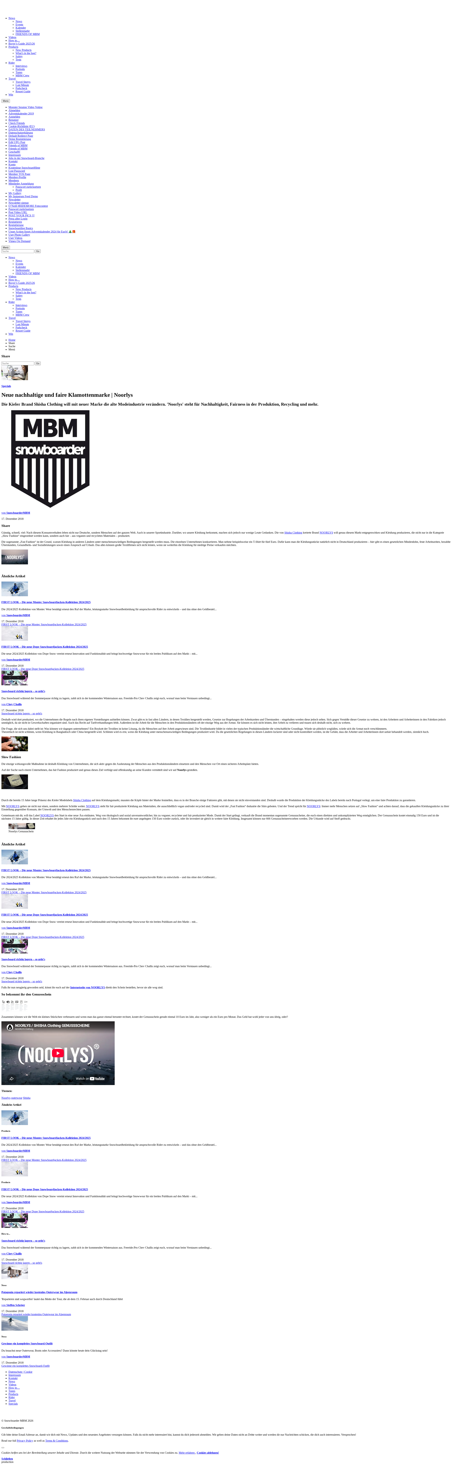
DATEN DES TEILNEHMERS (26, 129)
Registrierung (16, 225)
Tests (18, 59)
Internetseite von (80, 987)
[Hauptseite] (22, 9)
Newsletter (14, 199)
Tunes (19, 72)
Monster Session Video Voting (25, 107)
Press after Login (17, 218)
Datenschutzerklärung (20, 132)
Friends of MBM (17, 145)
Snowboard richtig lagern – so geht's (23, 691)
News (11, 18)
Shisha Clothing (293, 532)
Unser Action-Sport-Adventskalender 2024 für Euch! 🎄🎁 (42, 231)
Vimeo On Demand (19, 241)
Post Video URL (17, 212)
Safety (19, 56)
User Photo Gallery (19, 234)
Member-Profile (17, 177)
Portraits (20, 69)
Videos (12, 37)
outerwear (16, 1097)
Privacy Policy (25, 1440)
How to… (14, 40)
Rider (11, 62)
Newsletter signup (18, 202)
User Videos (15, 237)
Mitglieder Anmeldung (21, 183)
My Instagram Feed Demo (23, 196)
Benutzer (13, 119)
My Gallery (14, 193)
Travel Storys (23, 81)
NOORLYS (326, 532)
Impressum (14, 154)
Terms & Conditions (56, 1440)
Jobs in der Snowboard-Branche (26, 158)
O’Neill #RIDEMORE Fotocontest (28, 205)
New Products (23, 49)
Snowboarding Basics (20, 228)
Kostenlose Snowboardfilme (24, 167)
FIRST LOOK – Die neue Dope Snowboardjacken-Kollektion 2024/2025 (44, 646)
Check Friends (16, 123)
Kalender (21, 27)
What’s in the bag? (26, 53)
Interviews (21, 65)
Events (19, 24)
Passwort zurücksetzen (28, 186)
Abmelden (14, 110)
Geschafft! (14, 151)
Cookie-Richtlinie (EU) (21, 126)
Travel (12, 78)
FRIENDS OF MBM (28, 34)
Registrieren (15, 221)
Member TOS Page (19, 174)
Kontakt (13, 161)
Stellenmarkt (23, 30)
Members (13, 180)
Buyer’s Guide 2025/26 (21, 43)
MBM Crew (22, 75)
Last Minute (22, 85)
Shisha (26, 1097)
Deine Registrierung (19, 139)
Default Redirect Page (20, 135)
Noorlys (5, 1097)
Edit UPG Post (16, 142)
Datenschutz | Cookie (20, 1371)
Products (13, 46)
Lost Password (16, 170)
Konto (12, 164)
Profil (19, 189)
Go (37, 251)
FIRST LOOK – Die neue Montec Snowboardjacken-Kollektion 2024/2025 (46, 602)
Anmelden (14, 116)
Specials (6, 386)
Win (10, 94)
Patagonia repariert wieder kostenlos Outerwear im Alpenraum (39, 1292)
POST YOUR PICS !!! (21, 215)
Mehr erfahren (187, 1452)
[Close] (2, 1447)
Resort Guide (23, 91)
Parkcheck (21, 88)
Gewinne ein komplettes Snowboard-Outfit (27, 1343)
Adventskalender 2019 (21, 113)
